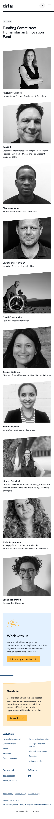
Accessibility (8, 794)
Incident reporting (36, 761)
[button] (48, 6)
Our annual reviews (10, 744)
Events (5, 748)
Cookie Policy (33, 794)
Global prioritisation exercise (37, 745)
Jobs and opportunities (38, 751)
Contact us (33, 756)
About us (7, 21)
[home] (8, 6)
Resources (7, 753)
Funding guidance (10, 758)
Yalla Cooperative (32, 811)
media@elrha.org (10, 780)
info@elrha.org (9, 775)
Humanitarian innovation (39, 739)
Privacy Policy (20, 794)
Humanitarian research (12, 739)
